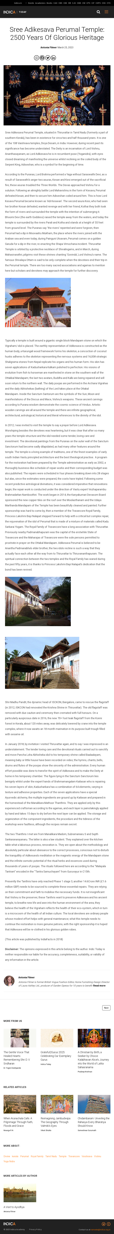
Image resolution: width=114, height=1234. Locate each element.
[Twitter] (47, 57)
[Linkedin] (53, 57)
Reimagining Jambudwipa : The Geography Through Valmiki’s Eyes (56, 1122)
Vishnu (97, 1156)
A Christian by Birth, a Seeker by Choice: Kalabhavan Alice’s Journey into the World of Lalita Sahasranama (93, 1060)
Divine (7, 1156)
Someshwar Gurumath (87, 1130)
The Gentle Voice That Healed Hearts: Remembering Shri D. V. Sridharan (17, 1058)
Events (31, 3)
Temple (62, 1156)
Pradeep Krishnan (85, 1072)
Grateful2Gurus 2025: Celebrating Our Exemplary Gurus (56, 1056)
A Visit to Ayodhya (14, 1207)
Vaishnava (87, 1156)
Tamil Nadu (51, 1156)
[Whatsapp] (36, 57)
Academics (40, 3)
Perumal (24, 1156)
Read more (99, 985)
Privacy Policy (35, 1229)
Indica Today (46, 1064)
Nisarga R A (8, 1130)
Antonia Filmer (26, 977)
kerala (15, 1156)
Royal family (37, 1156)
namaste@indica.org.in (100, 1230)
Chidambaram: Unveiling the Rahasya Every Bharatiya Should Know (94, 1122)
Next (106, 1008)
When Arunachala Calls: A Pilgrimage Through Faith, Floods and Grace (18, 1122)
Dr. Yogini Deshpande (12, 1068)
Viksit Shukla (46, 1130)
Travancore (74, 1156)
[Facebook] (42, 57)
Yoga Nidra (9, 1161)
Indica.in (18, 3)
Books (49, 3)
